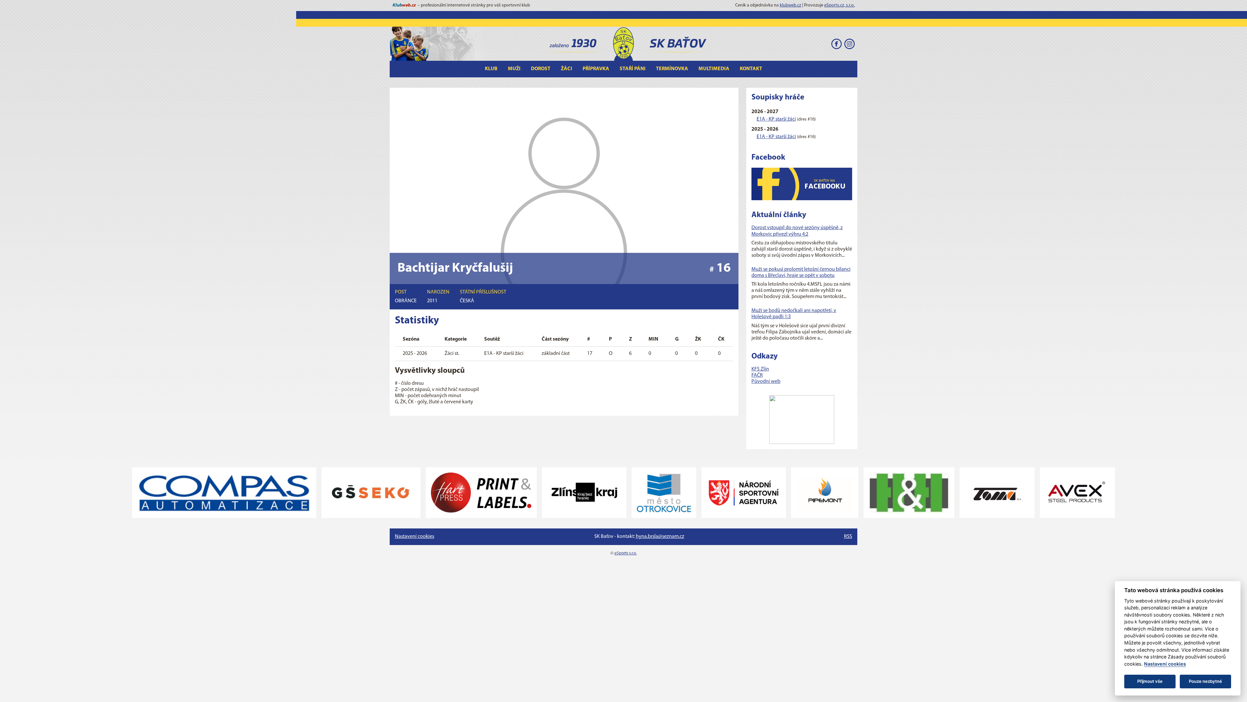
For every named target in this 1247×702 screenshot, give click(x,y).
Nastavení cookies (414, 536)
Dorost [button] (540, 69)
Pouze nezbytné (1205, 681)
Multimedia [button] (714, 69)
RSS (848, 536)
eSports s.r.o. (625, 553)
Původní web (765, 381)
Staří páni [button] (633, 69)
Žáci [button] (566, 69)
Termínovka (672, 69)
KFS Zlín (760, 369)
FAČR (757, 375)
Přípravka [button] (596, 69)
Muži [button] (514, 69)
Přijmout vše (1150, 681)
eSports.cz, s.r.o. (839, 5)
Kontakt (751, 69)
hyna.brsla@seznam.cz (660, 536)
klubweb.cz (790, 5)
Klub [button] (491, 69)
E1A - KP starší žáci (776, 119)
